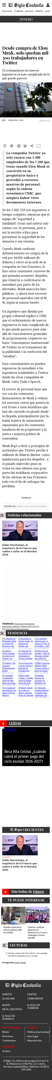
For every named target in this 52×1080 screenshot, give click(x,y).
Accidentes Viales (17, 626)
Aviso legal (32, 1036)
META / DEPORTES (12, 1009)
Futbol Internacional (19, 629)
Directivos (7, 1036)
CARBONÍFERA (35, 998)
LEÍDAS (15, 723)
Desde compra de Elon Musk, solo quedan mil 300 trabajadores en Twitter (27, 954)
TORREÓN (18, 11)
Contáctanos (9, 1040)
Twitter (12, 145)
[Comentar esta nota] (38, 146)
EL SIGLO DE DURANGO (8, 1017)
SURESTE (39, 11)
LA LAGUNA (8, 998)
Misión (5, 1031)
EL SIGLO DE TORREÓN (33, 1006)
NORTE (6, 1005)
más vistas (20, 962)
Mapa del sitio (34, 1040)
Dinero (26, 19)
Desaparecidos (21, 623)
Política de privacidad (38, 1031)
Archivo (6, 1051)
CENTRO (32, 994)
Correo (25, 145)
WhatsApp (18, 145)
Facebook (5, 145)
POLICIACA (7, 11)
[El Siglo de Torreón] (23, 991)
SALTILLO (29, 11)
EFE (4, 120)
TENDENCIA (17, 633)
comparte (32, 145)
